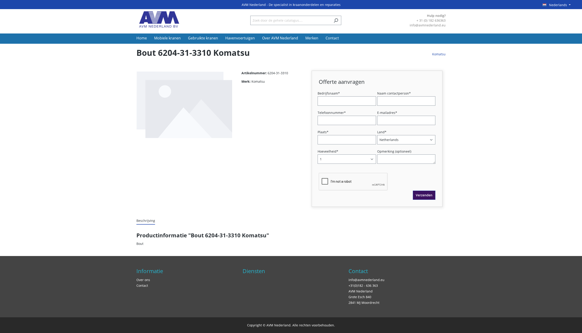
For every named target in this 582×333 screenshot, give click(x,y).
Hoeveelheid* (328, 151)
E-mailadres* (387, 112)
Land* (381, 132)
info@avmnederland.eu (366, 280)
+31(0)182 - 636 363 (363, 285)
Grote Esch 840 (360, 297)
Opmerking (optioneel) (394, 151)
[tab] (145, 221)
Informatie (149, 271)
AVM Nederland (361, 291)
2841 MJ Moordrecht (364, 302)
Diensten (254, 271)
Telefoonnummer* (332, 112)
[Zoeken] (336, 20)
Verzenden (424, 195)
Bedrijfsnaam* (329, 93)
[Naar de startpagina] (159, 19)
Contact (142, 285)
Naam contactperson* (394, 93)
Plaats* (323, 132)
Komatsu (439, 54)
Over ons (143, 280)
